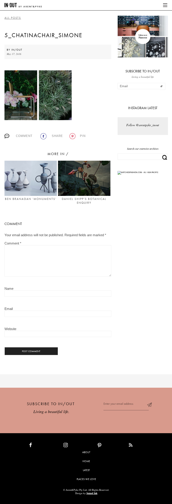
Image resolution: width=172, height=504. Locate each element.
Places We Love (86, 479)
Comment (24, 136)
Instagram (76, 446)
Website (10, 329)
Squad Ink (91, 493)
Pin (83, 136)
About (86, 452)
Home (86, 461)
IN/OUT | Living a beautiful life (23, 5)
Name (8, 288)
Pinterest (109, 446)
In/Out (16, 50)
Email (8, 309)
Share (57, 136)
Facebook (41, 446)
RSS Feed (139, 446)
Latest (86, 470)
